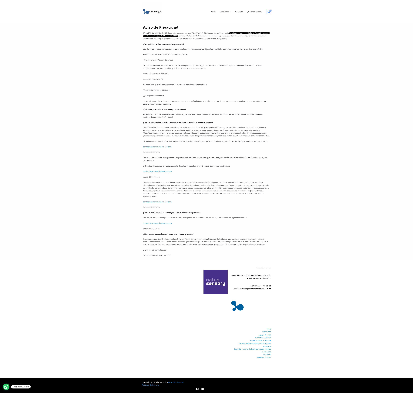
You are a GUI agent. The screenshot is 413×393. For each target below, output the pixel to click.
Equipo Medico (265, 335)
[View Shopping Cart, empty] (268, 12)
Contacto (239, 12)
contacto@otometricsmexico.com (157, 147)
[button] (6, 387)
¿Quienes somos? (254, 12)
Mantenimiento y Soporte (260, 340)
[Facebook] (197, 389)
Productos (224, 12)
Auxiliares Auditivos (263, 338)
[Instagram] (202, 389)
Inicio (213, 12)
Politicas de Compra (150, 385)
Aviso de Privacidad (176, 382)
